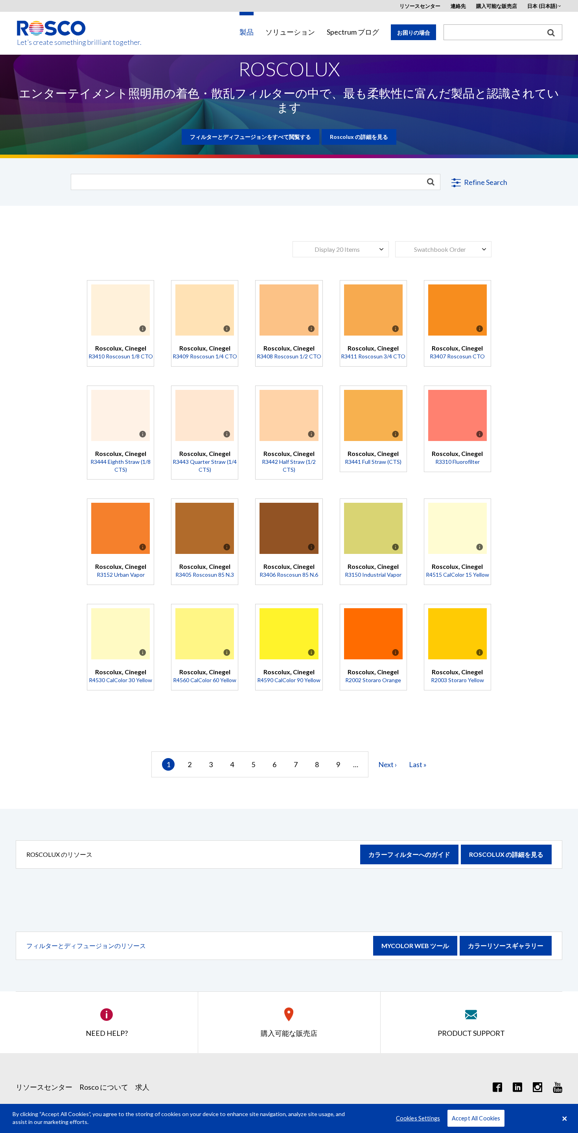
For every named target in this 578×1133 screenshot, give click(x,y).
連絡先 (458, 6)
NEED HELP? (107, 1033)
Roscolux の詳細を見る (359, 136)
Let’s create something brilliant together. (52, 42)
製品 (246, 32)
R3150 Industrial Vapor (373, 574)
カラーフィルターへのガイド (409, 854)
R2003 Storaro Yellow (457, 680)
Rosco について (103, 1087)
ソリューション (290, 32)
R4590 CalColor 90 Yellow (288, 680)
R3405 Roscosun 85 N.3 (204, 574)
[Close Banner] (564, 1118)
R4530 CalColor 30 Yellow (120, 680)
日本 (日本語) (542, 6)
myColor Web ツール (415, 945)
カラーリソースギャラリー (505, 945)
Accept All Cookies (476, 1118)
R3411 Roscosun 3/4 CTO (373, 356)
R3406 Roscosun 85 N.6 (289, 574)
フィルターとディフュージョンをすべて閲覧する (250, 136)
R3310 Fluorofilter (457, 461)
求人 (142, 1087)
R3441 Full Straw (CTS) (373, 461)
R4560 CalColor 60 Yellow (204, 680)
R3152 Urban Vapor (121, 574)
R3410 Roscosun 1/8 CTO (120, 356)
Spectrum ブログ (353, 32)
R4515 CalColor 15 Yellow (457, 574)
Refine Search (485, 182)
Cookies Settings (418, 1118)
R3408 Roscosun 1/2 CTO (289, 356)
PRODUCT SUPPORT (471, 1033)
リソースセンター (419, 6)
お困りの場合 (413, 32)
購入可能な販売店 (496, 6)
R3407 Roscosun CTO (457, 356)
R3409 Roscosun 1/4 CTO (205, 356)
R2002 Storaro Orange (373, 680)
